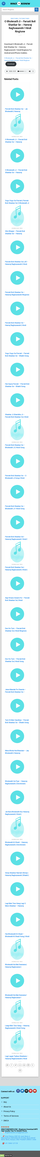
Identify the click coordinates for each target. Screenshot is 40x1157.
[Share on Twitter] (16, 1065)
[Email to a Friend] (20, 1065)
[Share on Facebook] (11, 1065)
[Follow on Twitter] (22, 1091)
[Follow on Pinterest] (31, 1091)
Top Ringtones (24, 18)
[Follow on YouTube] (35, 1091)
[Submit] (36, 10)
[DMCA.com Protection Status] (6, 1155)
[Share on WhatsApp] (7, 1065)
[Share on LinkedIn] (28, 1065)
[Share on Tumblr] (32, 1065)
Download (11, 64)
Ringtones (14, 18)
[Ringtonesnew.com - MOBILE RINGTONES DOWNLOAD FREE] (20, 3)
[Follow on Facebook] (18, 1091)
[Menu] (3, 4)
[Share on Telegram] (20, 1070)
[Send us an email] (26, 1091)
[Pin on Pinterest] (24, 1065)
